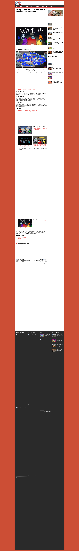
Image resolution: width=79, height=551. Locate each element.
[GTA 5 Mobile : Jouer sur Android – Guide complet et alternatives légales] (50, 29)
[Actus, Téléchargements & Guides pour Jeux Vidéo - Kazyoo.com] (18, 4)
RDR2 (51, 6)
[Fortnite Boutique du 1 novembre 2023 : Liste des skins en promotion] (42, 477)
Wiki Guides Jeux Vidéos (52, 60)
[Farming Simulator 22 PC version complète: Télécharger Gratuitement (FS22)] (50, 44)
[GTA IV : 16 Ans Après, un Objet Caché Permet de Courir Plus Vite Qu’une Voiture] (50, 64)
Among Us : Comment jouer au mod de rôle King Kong (26, 89)
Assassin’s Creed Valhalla (22, 237)
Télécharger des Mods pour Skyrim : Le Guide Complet (56, 68)
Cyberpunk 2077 (20, 238)
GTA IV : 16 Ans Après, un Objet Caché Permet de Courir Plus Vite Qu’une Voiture (57, 64)
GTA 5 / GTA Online (55, 332)
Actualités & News (31, 332)
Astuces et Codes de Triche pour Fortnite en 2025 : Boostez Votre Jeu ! (57, 73)
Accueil (17, 6)
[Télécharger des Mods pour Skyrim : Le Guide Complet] (50, 69)
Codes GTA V (37, 6)
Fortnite (31, 6)
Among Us (21, 46)
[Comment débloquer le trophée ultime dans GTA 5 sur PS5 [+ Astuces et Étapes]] (54, 346)
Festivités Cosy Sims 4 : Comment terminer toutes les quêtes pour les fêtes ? (57, 82)
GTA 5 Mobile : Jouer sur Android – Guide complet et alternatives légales (57, 28)
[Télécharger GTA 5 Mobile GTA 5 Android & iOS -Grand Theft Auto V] (50, 34)
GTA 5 (21, 6)
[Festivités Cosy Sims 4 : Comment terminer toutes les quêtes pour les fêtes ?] (50, 83)
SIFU (54, 6)
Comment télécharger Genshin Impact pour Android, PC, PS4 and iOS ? (57, 48)
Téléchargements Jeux (52, 21)
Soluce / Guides (44, 6)
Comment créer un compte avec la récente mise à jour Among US (28, 111)
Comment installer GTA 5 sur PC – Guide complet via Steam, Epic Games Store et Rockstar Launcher (57, 38)
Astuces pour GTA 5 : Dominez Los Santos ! (57, 77)
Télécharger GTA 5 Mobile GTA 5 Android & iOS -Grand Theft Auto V (57, 33)
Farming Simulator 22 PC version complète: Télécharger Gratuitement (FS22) (57, 43)
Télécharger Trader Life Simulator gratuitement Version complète (57, 52)
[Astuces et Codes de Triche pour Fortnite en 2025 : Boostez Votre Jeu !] (50, 74)
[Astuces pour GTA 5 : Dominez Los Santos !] (50, 78)
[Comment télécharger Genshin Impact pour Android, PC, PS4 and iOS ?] (50, 48)
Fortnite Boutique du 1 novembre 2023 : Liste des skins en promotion (47, 411)
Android (24, 243)
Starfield (26, 6)
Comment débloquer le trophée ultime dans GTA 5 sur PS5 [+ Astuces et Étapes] (60, 345)
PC (27, 243)
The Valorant (20, 239)
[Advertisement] (31, 19)
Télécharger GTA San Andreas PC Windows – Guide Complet (57, 23)
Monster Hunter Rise (21, 241)
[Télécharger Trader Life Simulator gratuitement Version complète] (50, 53)
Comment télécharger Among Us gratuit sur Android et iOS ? (27, 110)
